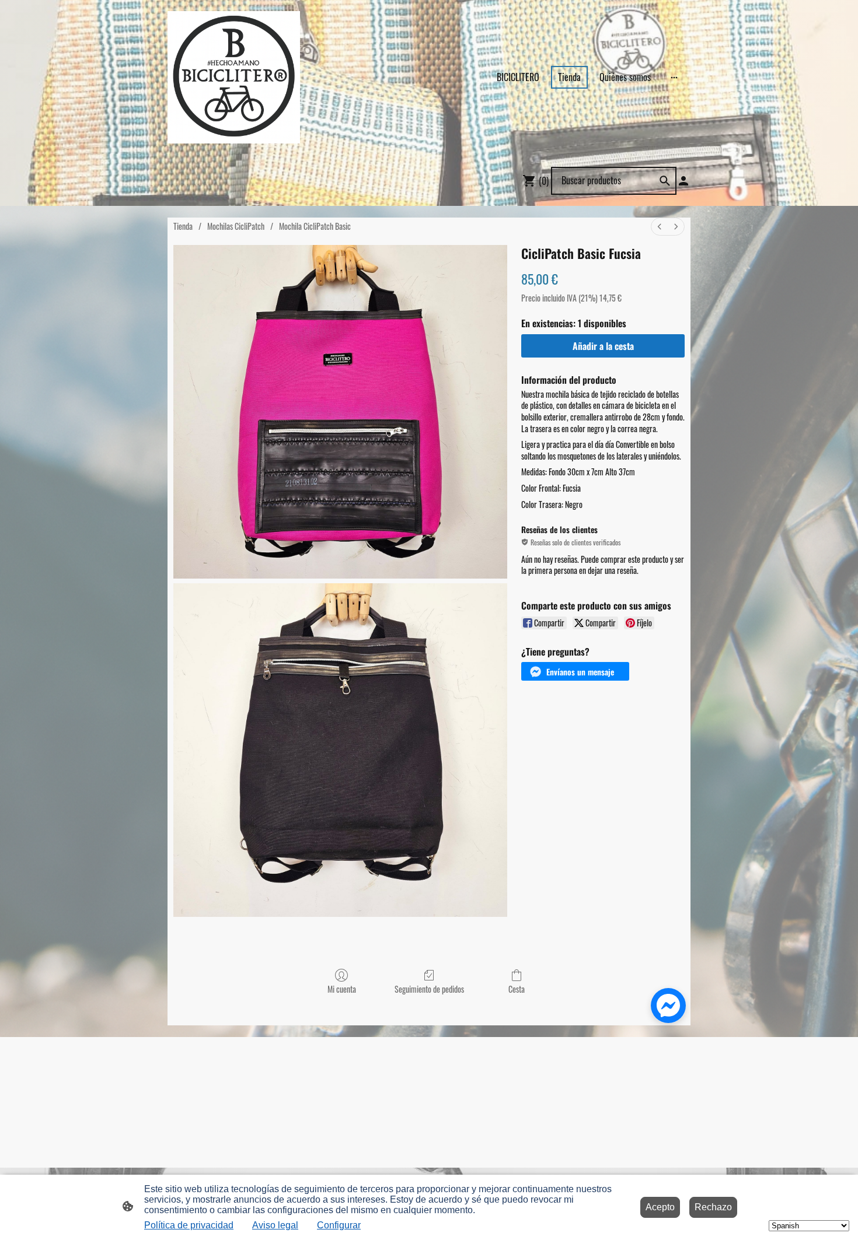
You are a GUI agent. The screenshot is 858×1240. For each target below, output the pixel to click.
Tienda (183, 226)
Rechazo (713, 1207)
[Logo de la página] (234, 77)
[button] (575, 671)
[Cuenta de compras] (683, 181)
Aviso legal (275, 1225)
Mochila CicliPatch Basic (315, 226)
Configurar (339, 1225)
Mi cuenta (341, 988)
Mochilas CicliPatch (235, 226)
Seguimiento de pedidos (429, 988)
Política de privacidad (188, 1225)
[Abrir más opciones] (674, 77)
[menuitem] (659, 226)
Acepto (660, 1207)
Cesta (516, 988)
